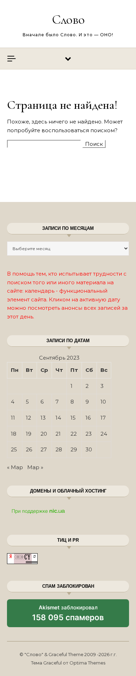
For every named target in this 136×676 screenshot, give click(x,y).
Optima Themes (87, 663)
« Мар (15, 467)
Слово (68, 20)
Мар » (35, 467)
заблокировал (68, 615)
